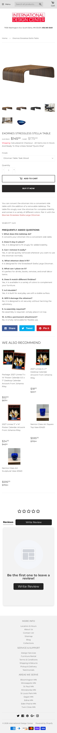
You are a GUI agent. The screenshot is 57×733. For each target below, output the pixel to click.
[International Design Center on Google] (32, 716)
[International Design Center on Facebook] (22, 716)
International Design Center (21, 723)
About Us (28, 629)
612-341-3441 (47, 28)
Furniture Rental (28, 656)
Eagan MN (28, 697)
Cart (53, 5)
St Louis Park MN (28, 693)
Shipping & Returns (29, 663)
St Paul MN (28, 686)
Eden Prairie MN (28, 703)
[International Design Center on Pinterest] (27, 716)
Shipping (6, 143)
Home (4, 38)
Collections (28, 643)
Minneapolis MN (28, 683)
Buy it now (28, 188)
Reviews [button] (8, 522)
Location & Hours (28, 626)
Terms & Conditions (28, 659)
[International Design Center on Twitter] (18, 716)
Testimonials (28, 670)
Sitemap (28, 636)
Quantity (6, 165)
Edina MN (28, 700)
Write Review (34, 522)
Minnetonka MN (28, 690)
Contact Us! (28, 633)
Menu (7, 4)
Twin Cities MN (28, 707)
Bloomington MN (28, 680)
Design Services (28, 653)
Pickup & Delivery (28, 666)
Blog (28, 640)
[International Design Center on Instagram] (37, 716)
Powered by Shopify (44, 723)
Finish (5, 153)
